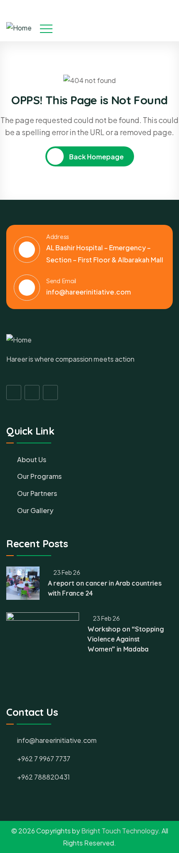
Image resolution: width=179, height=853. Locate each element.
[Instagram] (158, 7)
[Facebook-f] (13, 392)
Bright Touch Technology (119, 830)
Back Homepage (96, 156)
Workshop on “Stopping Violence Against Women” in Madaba (125, 639)
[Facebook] (144, 7)
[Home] (19, 28)
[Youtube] (172, 7)
